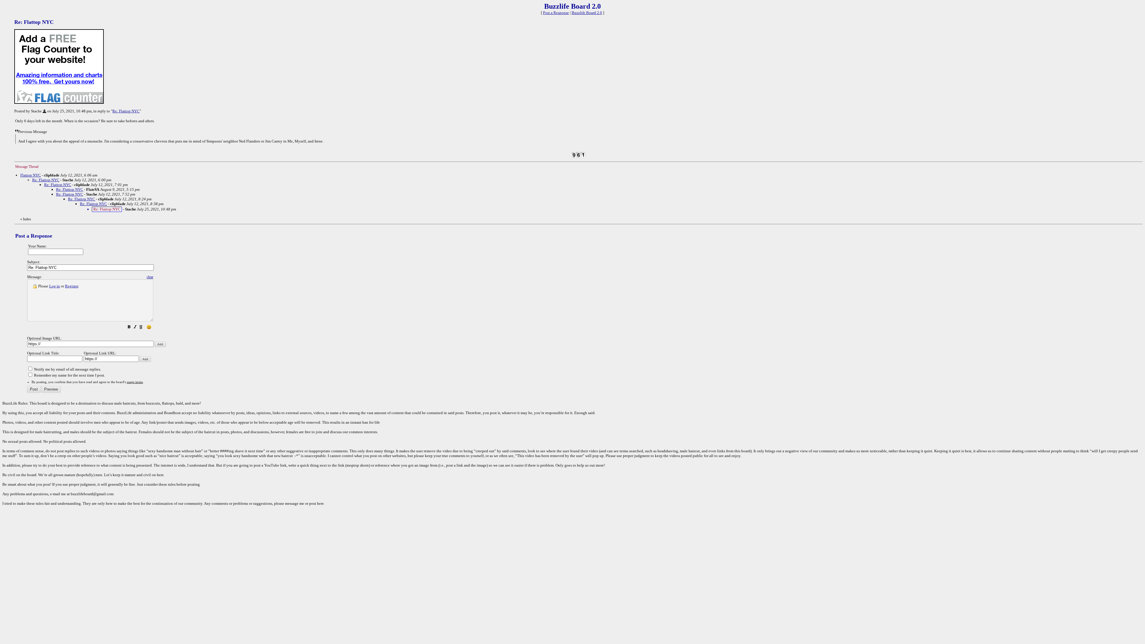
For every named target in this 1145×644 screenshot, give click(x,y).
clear (150, 277)
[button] (129, 328)
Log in (54, 286)
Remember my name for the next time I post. (69, 375)
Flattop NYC (30, 175)
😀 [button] (148, 327)
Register (71, 286)
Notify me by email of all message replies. (67, 369)
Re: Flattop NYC (126, 111)
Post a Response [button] (556, 12)
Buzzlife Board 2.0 (587, 12)
